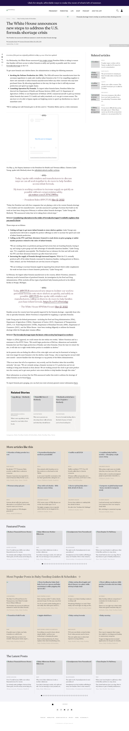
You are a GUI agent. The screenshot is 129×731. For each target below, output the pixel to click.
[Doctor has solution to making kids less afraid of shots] (80, 491)
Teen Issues (111, 559)
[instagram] (57, 709)
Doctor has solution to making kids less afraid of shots (79, 503)
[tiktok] (68, 709)
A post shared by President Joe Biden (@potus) (43, 157)
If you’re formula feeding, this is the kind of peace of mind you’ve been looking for (65, 420)
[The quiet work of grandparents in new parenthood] (79, 538)
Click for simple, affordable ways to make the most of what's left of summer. (64, 2)
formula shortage (13, 66)
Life (72, 11)
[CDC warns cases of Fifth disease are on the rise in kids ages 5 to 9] (49, 491)
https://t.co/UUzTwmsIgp (55, 301)
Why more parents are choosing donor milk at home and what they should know (42, 420)
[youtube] (64, 709)
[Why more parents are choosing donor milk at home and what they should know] (43, 404)
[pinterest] (71, 709)
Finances (19, 559)
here (29, 377)
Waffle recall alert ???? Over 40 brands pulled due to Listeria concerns (78, 471)
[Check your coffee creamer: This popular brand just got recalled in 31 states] (95, 85)
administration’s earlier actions (47, 170)
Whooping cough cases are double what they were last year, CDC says (110, 470)
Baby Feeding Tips (44, 435)
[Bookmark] (2, 65)
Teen (97, 547)
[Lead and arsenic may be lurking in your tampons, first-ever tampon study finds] (111, 491)
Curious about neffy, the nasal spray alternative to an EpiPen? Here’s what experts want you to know (18, 504)
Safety (103, 82)
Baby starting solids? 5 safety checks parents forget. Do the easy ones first (49, 600)
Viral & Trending (77, 480)
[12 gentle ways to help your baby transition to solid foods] (18, 620)
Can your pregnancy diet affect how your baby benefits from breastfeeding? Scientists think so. (111, 98)
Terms (77, 717)
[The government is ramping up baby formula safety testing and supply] (95, 75)
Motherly (71, 596)
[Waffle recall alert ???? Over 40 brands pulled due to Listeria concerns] (80, 457)
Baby (13, 19)
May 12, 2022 (58, 199)
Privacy (71, 717)
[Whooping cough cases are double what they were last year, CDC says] (111, 457)
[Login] (122, 11)
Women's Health (104, 500)
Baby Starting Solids (43, 596)
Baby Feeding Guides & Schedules (26, 19)
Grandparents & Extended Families (78, 560)
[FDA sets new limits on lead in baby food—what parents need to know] (80, 620)
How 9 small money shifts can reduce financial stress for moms (18, 551)
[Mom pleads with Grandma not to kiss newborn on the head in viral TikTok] (49, 457)
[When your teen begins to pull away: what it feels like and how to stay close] (109, 538)
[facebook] (61, 709)
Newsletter (50, 717)
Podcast (86, 11)
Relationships (70, 547)
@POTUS (24, 290)
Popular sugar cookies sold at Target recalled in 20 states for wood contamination (110, 65)
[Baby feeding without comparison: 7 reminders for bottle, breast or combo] (111, 587)
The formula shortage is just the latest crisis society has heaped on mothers (43, 335)
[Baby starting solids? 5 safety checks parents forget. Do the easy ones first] (49, 587)
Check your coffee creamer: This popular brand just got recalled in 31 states (111, 87)
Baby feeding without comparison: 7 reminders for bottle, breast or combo (110, 601)
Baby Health (105, 71)
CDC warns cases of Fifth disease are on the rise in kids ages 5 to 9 (49, 503)
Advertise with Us (61, 717)
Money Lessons (11, 547)
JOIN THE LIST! (97, 11)
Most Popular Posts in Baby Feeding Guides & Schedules (41, 576)
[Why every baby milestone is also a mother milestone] (49, 538)
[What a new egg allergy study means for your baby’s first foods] (21, 404)
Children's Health (47, 480)
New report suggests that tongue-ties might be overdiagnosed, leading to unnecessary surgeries (110, 634)
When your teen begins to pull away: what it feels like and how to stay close (108, 551)
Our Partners (10, 596)
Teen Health (103, 559)
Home (8, 19)
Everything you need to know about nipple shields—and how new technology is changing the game (48, 634)
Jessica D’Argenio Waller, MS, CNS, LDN (30, 41)
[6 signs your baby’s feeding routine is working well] (80, 587)
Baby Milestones (45, 559)
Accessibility (84, 717)
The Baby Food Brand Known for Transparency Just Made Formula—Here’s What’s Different (17, 601)
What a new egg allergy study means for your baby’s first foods (20, 421)
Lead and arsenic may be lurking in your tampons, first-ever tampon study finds (109, 504)
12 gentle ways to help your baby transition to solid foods (16, 633)
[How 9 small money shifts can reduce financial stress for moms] (19, 538)
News (53, 435)
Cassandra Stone (12, 41)
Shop (78, 11)
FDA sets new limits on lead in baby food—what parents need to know (79, 633)
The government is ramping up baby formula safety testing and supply (111, 76)
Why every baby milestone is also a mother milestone (47, 551)
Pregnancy (53, 11)
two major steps (45, 60)
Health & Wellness (16, 514)
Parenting (64, 11)
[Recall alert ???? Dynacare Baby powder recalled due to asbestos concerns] (18, 457)
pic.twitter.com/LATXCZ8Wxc (43, 194)
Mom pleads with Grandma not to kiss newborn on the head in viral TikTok (47, 471)
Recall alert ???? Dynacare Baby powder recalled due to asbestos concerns (16, 471)
